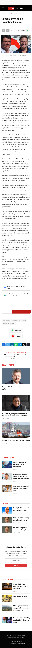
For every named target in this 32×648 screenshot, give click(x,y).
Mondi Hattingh (16, 320)
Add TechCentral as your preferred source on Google (17, 295)
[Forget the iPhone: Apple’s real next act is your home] (7, 586)
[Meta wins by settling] (7, 598)
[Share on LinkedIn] (7, 30)
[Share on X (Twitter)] (3, 30)
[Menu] (3, 8)
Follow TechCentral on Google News (16, 287)
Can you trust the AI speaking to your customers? (19, 464)
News (7, 13)
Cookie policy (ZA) (17, 641)
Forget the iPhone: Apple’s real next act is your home (20, 586)
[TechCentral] (16, 8)
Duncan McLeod (7, 26)
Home (3, 13)
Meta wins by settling (20, 596)
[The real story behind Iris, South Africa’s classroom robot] (7, 620)
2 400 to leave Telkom (23, 355)
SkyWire (24, 320)
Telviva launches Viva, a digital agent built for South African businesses (21, 476)
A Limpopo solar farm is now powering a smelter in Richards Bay (21, 608)
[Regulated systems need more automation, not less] (7, 488)
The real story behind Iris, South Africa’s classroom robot (21, 620)
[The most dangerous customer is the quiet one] (7, 529)
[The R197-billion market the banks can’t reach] (7, 510)
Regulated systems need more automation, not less (21, 488)
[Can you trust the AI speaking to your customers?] (7, 464)
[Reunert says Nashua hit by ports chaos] (16, 430)
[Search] (29, 8)
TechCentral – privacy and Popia (17, 643)
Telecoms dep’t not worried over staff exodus (9, 357)
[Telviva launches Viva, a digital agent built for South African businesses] (7, 476)
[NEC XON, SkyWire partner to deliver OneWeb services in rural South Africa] (16, 403)
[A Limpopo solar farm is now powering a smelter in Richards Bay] (7, 608)
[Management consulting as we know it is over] (7, 520)
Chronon (22, 637)
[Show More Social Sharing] (11, 30)
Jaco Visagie (6, 320)
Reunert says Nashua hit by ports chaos (16, 440)
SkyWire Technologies (9, 323)
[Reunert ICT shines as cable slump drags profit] (16, 376)
